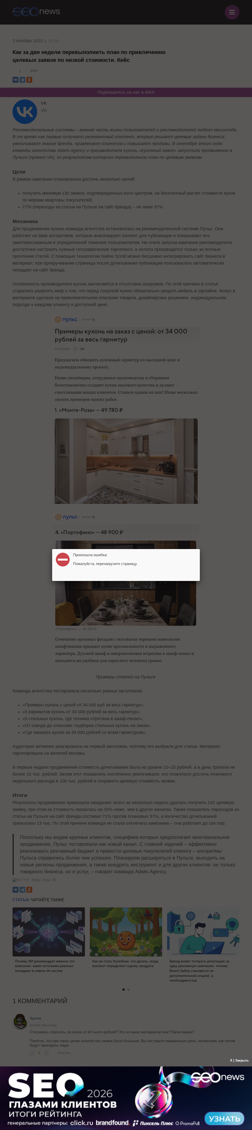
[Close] (199, 549)
